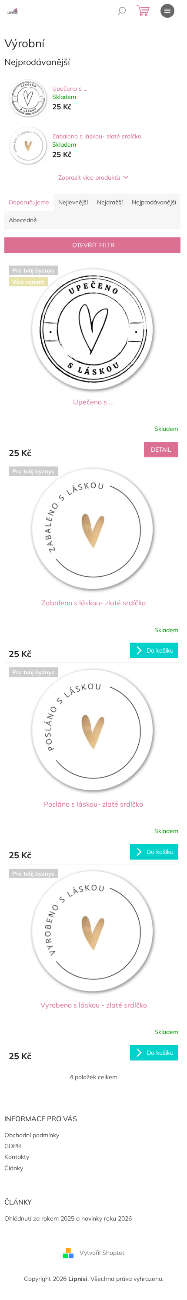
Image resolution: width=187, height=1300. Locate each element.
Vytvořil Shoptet (102, 1253)
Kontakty (16, 1157)
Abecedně (23, 220)
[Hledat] (121, 11)
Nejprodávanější (154, 202)
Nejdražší (110, 202)
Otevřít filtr (93, 245)
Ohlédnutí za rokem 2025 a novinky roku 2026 (68, 1218)
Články (13, 1168)
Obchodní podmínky (31, 1135)
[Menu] (167, 11)
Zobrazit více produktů (89, 177)
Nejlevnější (73, 202)
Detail (161, 449)
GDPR (12, 1146)
